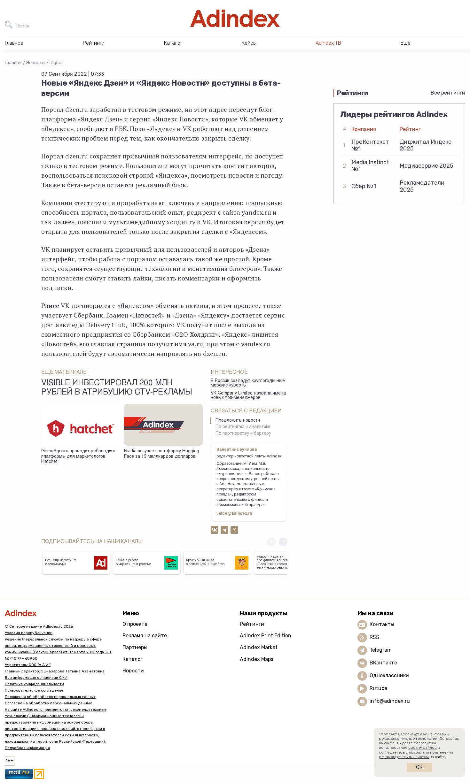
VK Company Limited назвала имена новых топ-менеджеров (248, 396)
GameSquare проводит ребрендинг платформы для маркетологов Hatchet (78, 456)
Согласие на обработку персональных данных (48, 703)
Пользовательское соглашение (34, 690)
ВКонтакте (383, 663)
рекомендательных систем (404, 757)
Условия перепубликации (28, 633)
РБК (121, 128)
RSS (374, 637)
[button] (283, 542)
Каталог (132, 659)
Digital (56, 62)
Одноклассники (389, 675)
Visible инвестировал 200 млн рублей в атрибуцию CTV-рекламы (116, 388)
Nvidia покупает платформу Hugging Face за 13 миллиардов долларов (161, 454)
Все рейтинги (448, 93)
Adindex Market (259, 647)
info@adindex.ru (390, 701)
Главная (13, 62)
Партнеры (134, 647)
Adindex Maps (256, 659)
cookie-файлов (422, 747)
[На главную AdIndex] (235, 18)
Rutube (378, 688)
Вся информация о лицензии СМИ (36, 677)
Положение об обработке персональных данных (50, 696)
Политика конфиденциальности (34, 684)
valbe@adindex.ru (234, 514)
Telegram (381, 650)
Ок (419, 767)
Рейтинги (252, 624)
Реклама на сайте (144, 635)
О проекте (134, 624)
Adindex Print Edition (265, 635)
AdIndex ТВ (328, 43)
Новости (35, 62)
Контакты (382, 624)
